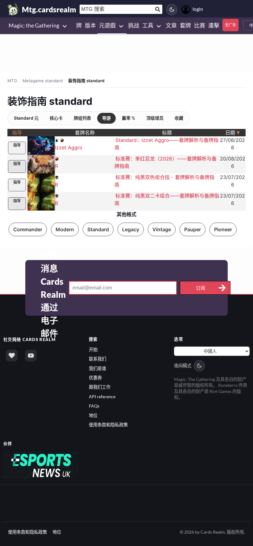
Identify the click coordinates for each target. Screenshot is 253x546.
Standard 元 (26, 118)
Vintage (161, 229)
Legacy (130, 229)
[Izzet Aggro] (41, 145)
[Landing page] (13, 9)
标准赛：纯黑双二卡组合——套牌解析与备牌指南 (166, 199)
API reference (102, 396)
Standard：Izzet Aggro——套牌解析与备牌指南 (166, 144)
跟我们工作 (99, 387)
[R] (41, 164)
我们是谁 (97, 368)
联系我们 (97, 358)
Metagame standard (43, 80)
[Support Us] (12, 355)
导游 (106, 118)
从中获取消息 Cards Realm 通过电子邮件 (53, 288)
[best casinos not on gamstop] (41, 464)
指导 (17, 145)
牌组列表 (82, 118)
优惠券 (95, 377)
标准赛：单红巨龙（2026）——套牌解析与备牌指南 (165, 162)
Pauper (192, 229)
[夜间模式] (171, 9)
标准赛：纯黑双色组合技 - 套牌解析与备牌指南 (164, 181)
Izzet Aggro (68, 147)
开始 (93, 349)
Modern (65, 229)
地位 (93, 415)
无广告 (230, 25)
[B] (41, 182)
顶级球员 (155, 118)
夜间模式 (182, 365)
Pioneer (223, 229)
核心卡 (56, 118)
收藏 (179, 118)
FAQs (94, 405)
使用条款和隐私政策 (108, 424)
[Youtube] (31, 355)
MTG (12, 80)
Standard (98, 229)
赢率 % (128, 118)
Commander (27, 229)
